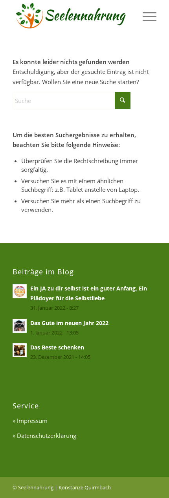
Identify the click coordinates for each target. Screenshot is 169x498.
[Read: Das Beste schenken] (20, 350)
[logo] (70, 16)
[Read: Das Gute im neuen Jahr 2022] (20, 326)
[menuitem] (145, 13)
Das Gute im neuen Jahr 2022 (69, 323)
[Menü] (145, 13)
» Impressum (30, 420)
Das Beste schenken (57, 347)
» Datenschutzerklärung (44, 435)
